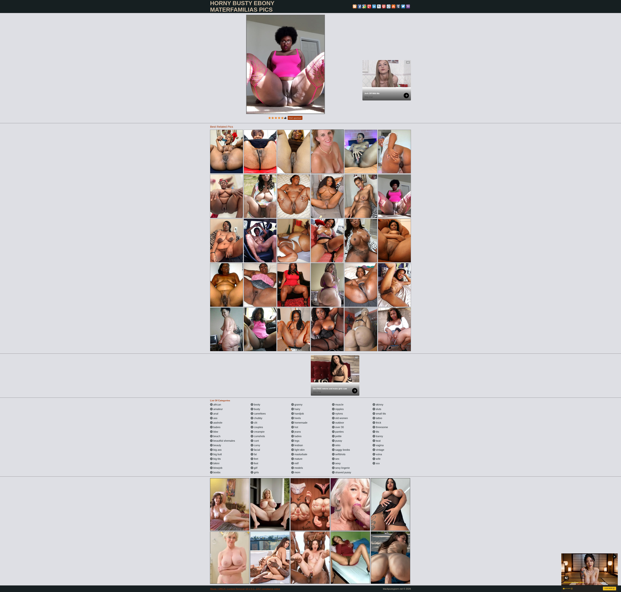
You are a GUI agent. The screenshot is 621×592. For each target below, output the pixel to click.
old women (341, 418)
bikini (216, 463)
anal (215, 413)
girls (256, 472)
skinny (379, 404)
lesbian (298, 445)
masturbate (300, 454)
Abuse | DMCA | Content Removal (227, 588)
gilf (255, 468)
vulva (378, 454)
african (217, 404)
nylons (339, 413)
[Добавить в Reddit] (389, 6)
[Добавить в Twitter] (403, 6)
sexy (338, 463)
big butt (217, 454)
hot (296, 427)
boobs (216, 472)
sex (337, 458)
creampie (259, 431)
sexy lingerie (342, 468)
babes (216, 427)
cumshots (259, 436)
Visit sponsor (295, 118)
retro (337, 445)
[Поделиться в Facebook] (359, 6)
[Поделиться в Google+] (369, 6)
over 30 (339, 427)
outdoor (339, 422)
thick (378, 422)
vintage (379, 449)
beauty (217, 445)
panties (339, 431)
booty (256, 404)
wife (378, 458)
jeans (297, 431)
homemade (300, 422)
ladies (297, 436)
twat (378, 440)
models (298, 468)
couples (258, 427)
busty (256, 409)
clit (255, 422)
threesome (381, 427)
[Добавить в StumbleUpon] (393, 6)
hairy (297, 409)
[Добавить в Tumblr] (398, 6)
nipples (339, 409)
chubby (257, 418)
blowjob (217, 468)
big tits (217, 458)
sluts (378, 409)
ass (215, 418)
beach (216, 436)
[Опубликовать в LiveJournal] (379, 6)
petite (338, 436)
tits (377, 431)
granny (298, 404)
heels (297, 418)
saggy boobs (342, 449)
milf (296, 463)
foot (255, 463)
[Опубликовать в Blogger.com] (355, 6)
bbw (215, 431)
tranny (379, 436)
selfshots (340, 454)
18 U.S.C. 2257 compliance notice (262, 588)
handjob (299, 413)
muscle (339, 404)
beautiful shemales (224, 440)
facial (256, 449)
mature (298, 458)
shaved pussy (343, 472)
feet (255, 458)
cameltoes (259, 413)
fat (255, 454)
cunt (256, 440)
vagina (379, 445)
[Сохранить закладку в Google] (364, 6)
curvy (256, 445)
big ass (217, 449)
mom (297, 472)
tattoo (378, 418)
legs (296, 440)
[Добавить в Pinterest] (384, 6)
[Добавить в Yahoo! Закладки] (408, 6)
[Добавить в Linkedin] (374, 6)
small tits (380, 413)
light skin (299, 449)
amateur (218, 409)
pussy (338, 440)
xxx (377, 463)
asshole (217, 422)
